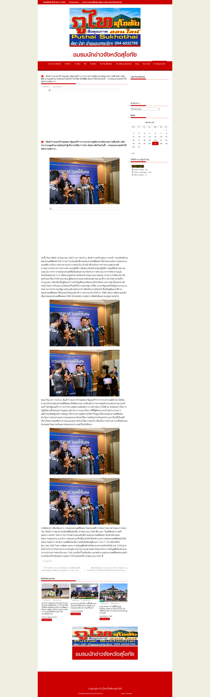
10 (139, 137)
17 (139, 140)
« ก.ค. (133, 153)
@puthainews (57, 87)
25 (144, 143)
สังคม (137, 64)
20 (155, 140)
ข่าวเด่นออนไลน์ (159, 64)
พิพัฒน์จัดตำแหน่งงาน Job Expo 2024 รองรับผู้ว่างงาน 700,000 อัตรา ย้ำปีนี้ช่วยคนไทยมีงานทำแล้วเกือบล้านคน (107, 569)
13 (155, 137)
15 (166, 137)
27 (155, 143)
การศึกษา (67, 64)
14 (161, 137)
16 (134, 140)
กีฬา (85, 64)
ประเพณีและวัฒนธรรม (124, 64)
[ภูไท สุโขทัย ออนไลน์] (43, 63)
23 (134, 143)
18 (144, 140)
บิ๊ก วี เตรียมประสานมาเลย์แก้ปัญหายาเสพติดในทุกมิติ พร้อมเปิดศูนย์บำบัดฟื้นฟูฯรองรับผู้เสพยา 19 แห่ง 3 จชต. (61, 569)
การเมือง (77, 64)
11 (144, 137)
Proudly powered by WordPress (90, 693)
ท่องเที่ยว (93, 64)
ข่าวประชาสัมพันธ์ (54, 64)
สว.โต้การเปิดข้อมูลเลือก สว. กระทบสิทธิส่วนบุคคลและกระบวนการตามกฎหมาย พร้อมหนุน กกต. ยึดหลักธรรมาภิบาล (121, 2)
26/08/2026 (46, 600)
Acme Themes (126, 693)
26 (150, 143)
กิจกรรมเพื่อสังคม (106, 64)
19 (150, 140)
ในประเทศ (146, 64)
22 (166, 140)
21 (161, 140)
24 (139, 143)
